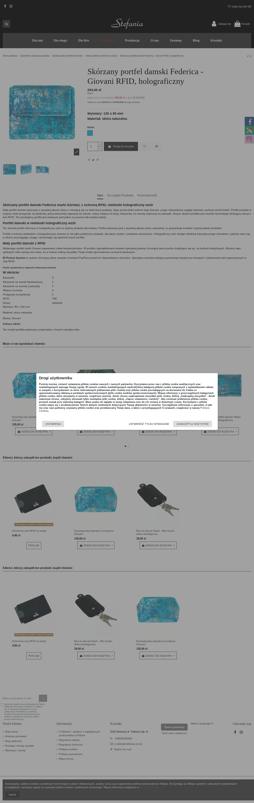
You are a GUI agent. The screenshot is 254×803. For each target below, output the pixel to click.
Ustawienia (53, 423)
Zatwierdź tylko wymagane (149, 423)
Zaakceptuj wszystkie (192, 423)
